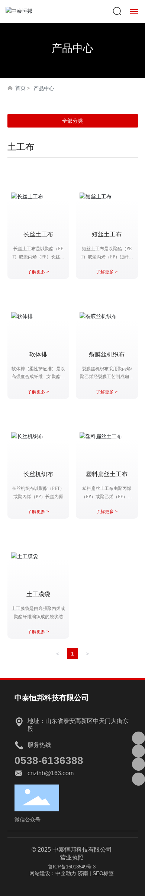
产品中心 (72, 48)
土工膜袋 (38, 594)
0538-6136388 (48, 760)
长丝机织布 (38, 474)
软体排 (38, 354)
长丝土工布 (38, 234)
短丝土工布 (107, 234)
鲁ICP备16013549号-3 (72, 866)
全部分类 (72, 121)
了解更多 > (38, 271)
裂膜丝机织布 (107, 354)
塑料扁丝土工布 (107, 474)
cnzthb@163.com (51, 773)
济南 (83, 873)
